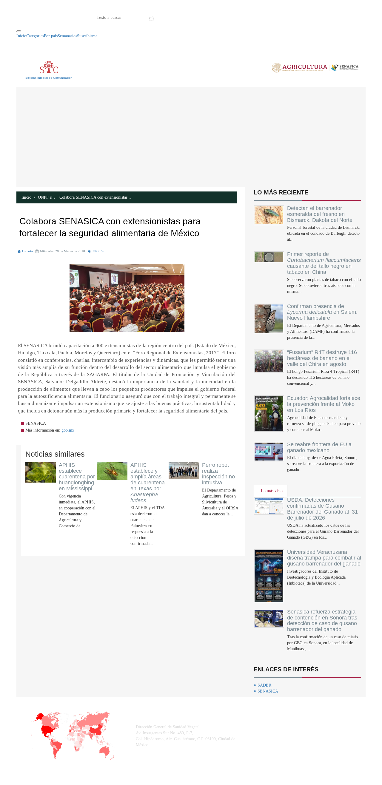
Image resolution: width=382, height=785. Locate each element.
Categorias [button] (35, 36)
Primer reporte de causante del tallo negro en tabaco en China (324, 263)
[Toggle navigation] (18, 31)
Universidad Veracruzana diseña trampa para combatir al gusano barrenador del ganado (324, 558)
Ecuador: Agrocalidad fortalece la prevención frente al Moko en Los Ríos (323, 404)
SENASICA (268, 691)
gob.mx (67, 430)
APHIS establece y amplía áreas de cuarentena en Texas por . (147, 482)
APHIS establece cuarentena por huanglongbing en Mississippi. (77, 477)
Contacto (218, 17)
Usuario (27, 251)
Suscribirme (87, 36)
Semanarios (67, 36)
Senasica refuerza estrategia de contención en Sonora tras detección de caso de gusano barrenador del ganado (322, 620)
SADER (264, 685)
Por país (51, 36)
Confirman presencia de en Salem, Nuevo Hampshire (322, 312)
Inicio (165, 17)
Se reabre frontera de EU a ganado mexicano (319, 447)
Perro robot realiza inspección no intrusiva (218, 474)
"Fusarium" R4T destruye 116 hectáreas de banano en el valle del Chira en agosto (322, 358)
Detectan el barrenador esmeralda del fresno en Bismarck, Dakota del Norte (319, 214)
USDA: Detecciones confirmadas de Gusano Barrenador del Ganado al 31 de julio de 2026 (322, 508)
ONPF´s (45, 197)
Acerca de (189, 17)
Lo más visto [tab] (272, 491)
